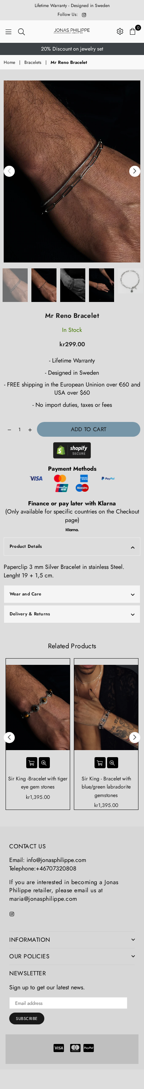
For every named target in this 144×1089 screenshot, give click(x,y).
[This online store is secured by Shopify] (72, 451)
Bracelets (32, 62)
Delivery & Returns (30, 614)
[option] (72, 49)
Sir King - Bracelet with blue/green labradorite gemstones (106, 787)
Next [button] (134, 171)
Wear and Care (25, 594)
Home (9, 62)
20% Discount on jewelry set (72, 48)
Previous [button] (9, 171)
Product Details (26, 546)
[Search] (21, 31)
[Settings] (120, 31)
